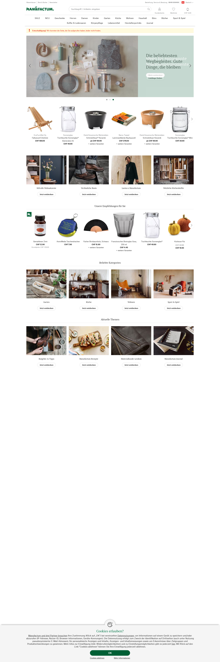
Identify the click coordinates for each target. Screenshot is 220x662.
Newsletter (53, 2)
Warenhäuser (31, 2)
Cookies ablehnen (97, 658)
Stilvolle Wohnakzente (46, 188)
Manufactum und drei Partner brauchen (47, 635)
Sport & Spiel (173, 302)
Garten (46, 302)
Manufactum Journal (174, 358)
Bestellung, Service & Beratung (162, 2)
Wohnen (131, 302)
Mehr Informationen (122, 658)
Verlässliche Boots (89, 188)
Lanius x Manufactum (131, 188)
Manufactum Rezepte (88, 358)
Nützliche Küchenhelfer (173, 188)
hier (173, 644)
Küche (89, 302)
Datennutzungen (126, 635)
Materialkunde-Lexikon (131, 358)
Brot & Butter (42, 2)
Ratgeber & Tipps (46, 358)
